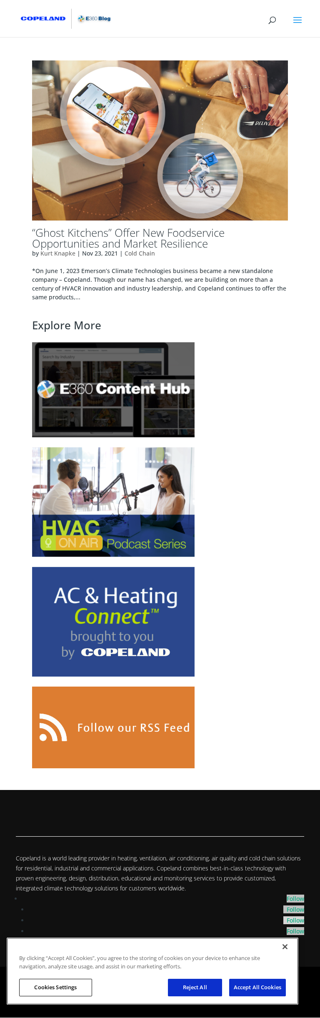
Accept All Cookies (257, 987)
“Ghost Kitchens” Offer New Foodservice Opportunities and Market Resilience (128, 238)
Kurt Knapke (57, 253)
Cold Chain (140, 253)
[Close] (285, 947)
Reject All (195, 987)
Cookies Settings (55, 987)
